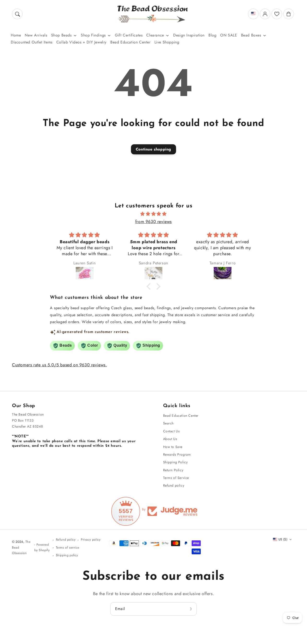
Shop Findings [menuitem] (93, 35)
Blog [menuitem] (212, 35)
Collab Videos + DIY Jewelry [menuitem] (81, 42)
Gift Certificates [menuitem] (128, 35)
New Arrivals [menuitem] (36, 35)
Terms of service (67, 547)
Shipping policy (67, 555)
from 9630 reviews (153, 221)
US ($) (282, 539)
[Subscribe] (191, 608)
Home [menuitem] (16, 35)
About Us (170, 438)
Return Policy (173, 470)
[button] (17, 14)
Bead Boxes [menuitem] (251, 35)
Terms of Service (176, 477)
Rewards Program (177, 454)
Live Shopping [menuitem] (166, 42)
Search (168, 423)
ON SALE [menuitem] (228, 35)
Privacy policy (90, 539)
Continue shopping (153, 149)
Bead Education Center (181, 415)
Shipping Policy (175, 462)
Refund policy (173, 485)
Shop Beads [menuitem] (61, 35)
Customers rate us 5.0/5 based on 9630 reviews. (59, 365)
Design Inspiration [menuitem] (189, 35)
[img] (153, 214)
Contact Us (171, 431)
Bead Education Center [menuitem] (130, 42)
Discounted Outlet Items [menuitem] (32, 42)
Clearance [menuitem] (155, 35)
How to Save (173, 446)
